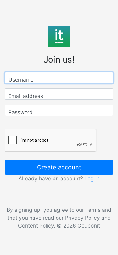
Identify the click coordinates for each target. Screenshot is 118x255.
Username (21, 79)
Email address (25, 96)
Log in (92, 178)
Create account (59, 167)
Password (20, 112)
